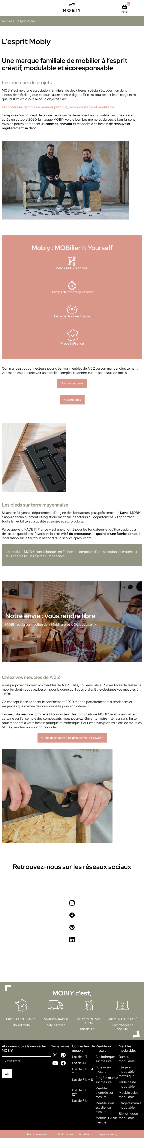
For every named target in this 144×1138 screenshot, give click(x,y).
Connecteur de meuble (83, 1048)
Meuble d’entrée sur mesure (104, 1092)
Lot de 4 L (79, 1063)
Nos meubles (72, 400)
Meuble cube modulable (128, 1094)
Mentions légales (37, 1134)
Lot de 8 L (79, 1100)
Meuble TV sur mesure (106, 1120)
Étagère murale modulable (130, 1105)
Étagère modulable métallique (127, 1071)
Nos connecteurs (72, 383)
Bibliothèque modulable (128, 1115)
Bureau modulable (127, 1059)
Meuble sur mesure (103, 1048)
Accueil (7, 21)
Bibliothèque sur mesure (105, 1059)
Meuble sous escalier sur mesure (104, 1107)
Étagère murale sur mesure (106, 1080)
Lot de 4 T (79, 1057)
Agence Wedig (108, 1134)
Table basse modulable (127, 1084)
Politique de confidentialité (73, 1134)
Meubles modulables (127, 1048)
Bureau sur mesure (103, 1069)
